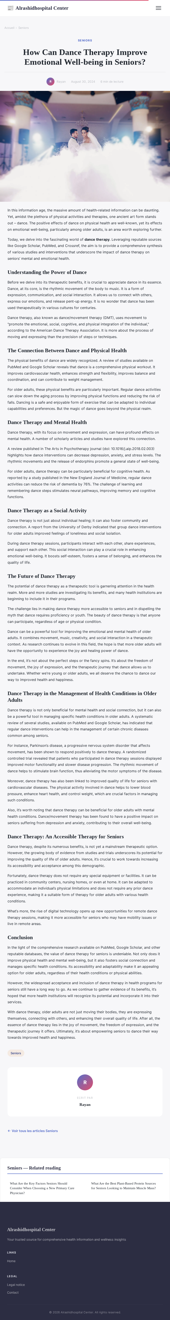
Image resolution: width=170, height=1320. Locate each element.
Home (11, 1261)
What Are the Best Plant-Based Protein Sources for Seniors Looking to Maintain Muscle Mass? (123, 1185)
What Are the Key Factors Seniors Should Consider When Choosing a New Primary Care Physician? (42, 1188)
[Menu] (158, 8)
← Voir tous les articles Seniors (33, 1131)
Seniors (23, 27)
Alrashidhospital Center (37, 8)
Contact (13, 1292)
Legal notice (16, 1285)
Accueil (9, 27)
